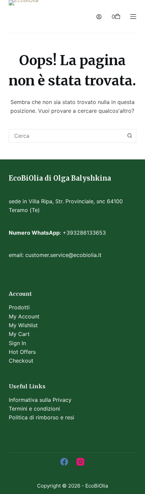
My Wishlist (23, 325)
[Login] (99, 16)
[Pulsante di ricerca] (129, 135)
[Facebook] (64, 462)
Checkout (21, 360)
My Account (24, 316)
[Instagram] (80, 462)
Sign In (17, 343)
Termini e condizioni (34, 408)
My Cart (19, 334)
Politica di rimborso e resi (41, 417)
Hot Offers (22, 351)
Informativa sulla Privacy (40, 399)
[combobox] (66, 135)
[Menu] (133, 17)
